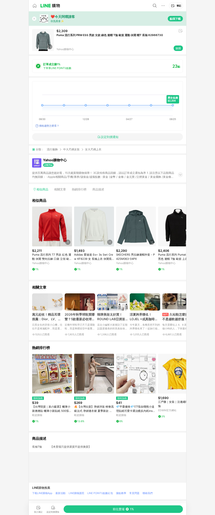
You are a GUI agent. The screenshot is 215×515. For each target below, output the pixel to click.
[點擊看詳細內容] (52, 226)
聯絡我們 (148, 493)
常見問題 (134, 493)
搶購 (178, 48)
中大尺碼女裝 (71, 149)
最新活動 (60, 493)
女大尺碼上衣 (93, 149)
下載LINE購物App (42, 493)
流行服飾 (52, 149)
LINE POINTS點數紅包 (100, 493)
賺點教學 (121, 493)
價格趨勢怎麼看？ (49, 125)
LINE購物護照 (76, 493)
